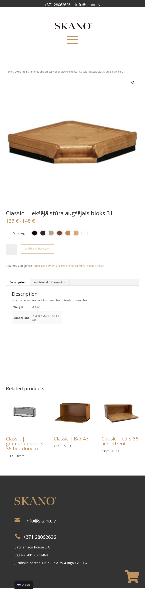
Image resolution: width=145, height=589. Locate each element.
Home (9, 71)
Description (17, 282)
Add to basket (37, 248)
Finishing (19, 233)
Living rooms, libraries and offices (33, 71)
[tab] (18, 282)
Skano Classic (95, 266)
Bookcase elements (66, 71)
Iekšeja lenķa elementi (72, 266)
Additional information (49, 282)
